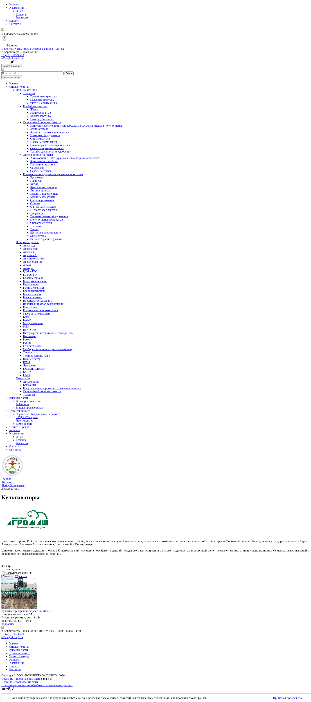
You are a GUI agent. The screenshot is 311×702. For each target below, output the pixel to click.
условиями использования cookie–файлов (181, 697)
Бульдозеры (37, 177)
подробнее (7, 623)
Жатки (34, 109)
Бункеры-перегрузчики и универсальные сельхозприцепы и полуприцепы (76, 125)
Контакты (15, 23)
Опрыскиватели (40, 138)
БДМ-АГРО (30, 271)
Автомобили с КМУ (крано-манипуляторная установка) (64, 158)
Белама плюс (31, 284)
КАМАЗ (28, 320)
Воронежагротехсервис (37, 300)
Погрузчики (37, 213)
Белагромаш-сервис (35, 281)
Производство (24, 420)
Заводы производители (30, 407)
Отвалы (35, 203)
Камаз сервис (24, 423)
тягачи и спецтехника (43, 102)
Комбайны (29, 384)
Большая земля (32, 294)
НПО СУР (29, 329)
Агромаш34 (30, 255)
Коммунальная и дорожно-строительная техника (53, 174)
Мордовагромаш (33, 323)
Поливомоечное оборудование (49, 216)
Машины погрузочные (44, 193)
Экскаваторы (38, 235)
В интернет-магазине (29, 401)
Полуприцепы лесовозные (46, 219)
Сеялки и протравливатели (47, 148)
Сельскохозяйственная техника (42, 122)
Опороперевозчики (42, 200)
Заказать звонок (12, 66)
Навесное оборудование (45, 135)
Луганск (59, 48)
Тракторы (29, 93)
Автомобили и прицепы (38, 154)
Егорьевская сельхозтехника (40, 310)
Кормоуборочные (40, 115)
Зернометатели (39, 128)
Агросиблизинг (32, 261)
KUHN (27, 371)
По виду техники (26, 89)
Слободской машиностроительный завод (48, 349)
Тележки (35, 226)
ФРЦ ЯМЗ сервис (27, 417)
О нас (19, 10)
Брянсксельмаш (32, 297)
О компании (16, 7)
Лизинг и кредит (19, 427)
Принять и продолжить (287, 697)
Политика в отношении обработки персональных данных (37, 685)
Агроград (29, 245)
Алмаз (27, 264)
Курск (17, 48)
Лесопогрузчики (40, 190)
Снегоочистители (41, 222)
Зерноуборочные (40, 112)
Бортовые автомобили (44, 161)
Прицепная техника (42, 164)
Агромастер (30, 248)
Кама (26, 316)
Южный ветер (31, 358)
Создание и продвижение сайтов (21, 678)
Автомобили (31, 381)
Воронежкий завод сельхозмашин (43, 303)
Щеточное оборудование (45, 232)
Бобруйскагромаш (34, 290)
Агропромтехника (34, 258)
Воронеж (7, 48)
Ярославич (29, 365)
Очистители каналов (43, 206)
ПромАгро (29, 336)
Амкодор (28, 268)
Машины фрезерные (42, 196)
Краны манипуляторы (43, 187)
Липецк (26, 48)
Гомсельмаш (30, 307)
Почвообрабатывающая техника (50, 145)
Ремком (27, 339)
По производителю (27, 242)
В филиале (22, 404)
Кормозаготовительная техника (49, 132)
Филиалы (14, 4)
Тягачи (34, 229)
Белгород (37, 48)
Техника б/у (23, 378)
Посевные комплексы (43, 141)
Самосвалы (37, 167)
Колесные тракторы (42, 99)
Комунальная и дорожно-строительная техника (52, 388)
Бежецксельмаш (33, 277)
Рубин (27, 342)
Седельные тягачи (41, 170)
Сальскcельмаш (32, 345)
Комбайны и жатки (35, 106)
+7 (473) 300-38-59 (12, 55)
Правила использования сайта (20, 681)
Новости (14, 20)
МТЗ (26, 326)
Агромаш (29, 252)
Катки (34, 183)
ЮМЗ (26, 362)
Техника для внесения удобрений (50, 151)
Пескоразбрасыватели (43, 209)
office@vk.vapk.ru (12, 58)
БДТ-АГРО (30, 274)
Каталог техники (19, 86)
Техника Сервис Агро (36, 355)
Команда (21, 14)
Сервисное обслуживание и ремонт (38, 414)
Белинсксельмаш (33, 287)
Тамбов (48, 48)
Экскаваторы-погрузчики (46, 239)
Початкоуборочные (42, 119)
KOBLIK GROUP (34, 368)
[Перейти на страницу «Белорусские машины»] (4, 40)
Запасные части (18, 397)
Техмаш (28, 352)
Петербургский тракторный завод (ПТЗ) (48, 333)
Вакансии (22, 17)
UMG (26, 375)
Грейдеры (36, 180)
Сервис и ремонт (19, 410)
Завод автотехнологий (37, 313)
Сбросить (21, 576)
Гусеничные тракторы (43, 96)
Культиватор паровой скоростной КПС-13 (27, 611)
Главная (13, 83)
